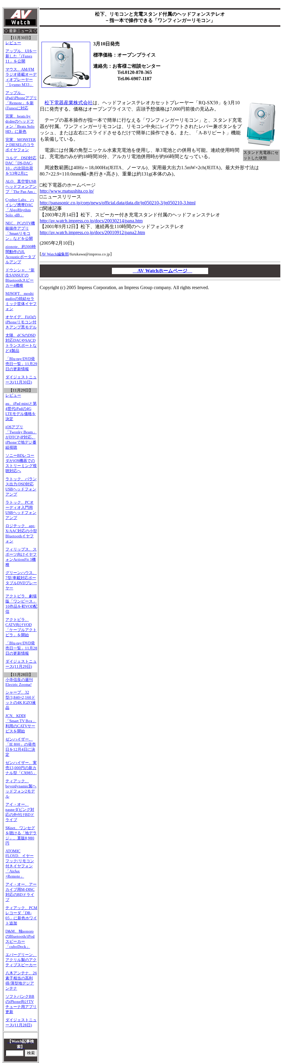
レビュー (13, 43)
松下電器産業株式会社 (69, 102)
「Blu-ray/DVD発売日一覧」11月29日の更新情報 (21, 364)
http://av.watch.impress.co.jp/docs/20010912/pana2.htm (92, 232)
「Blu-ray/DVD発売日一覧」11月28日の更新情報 (21, 648)
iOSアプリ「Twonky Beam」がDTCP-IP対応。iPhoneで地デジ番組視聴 (21, 437)
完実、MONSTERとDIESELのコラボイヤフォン (20, 145)
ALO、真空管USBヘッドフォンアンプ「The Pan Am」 (21, 186)
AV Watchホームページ (162, 270)
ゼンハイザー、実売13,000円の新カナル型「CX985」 (21, 768)
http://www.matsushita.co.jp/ (67, 191)
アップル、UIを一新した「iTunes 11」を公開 (21, 56)
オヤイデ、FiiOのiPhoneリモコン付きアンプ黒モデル (21, 322)
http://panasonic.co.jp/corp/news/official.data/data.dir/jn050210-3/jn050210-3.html (118, 202)
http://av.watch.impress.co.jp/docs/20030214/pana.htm (91, 220)
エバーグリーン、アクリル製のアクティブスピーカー (21, 960)
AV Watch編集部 (55, 254)
